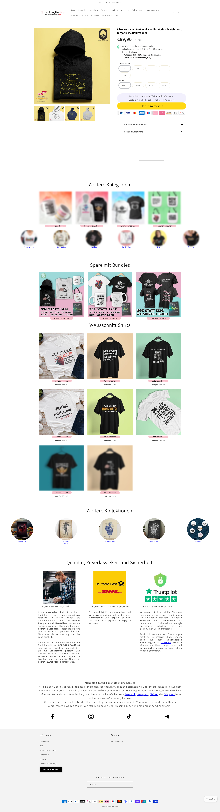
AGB (41, 746)
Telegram (169, 694)
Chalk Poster (110, 541)
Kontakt (43, 759)
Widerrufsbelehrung (48, 750)
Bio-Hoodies (61, 247)
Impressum (44, 741)
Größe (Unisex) (125, 64)
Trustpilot (166, 642)
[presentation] (9, 240)
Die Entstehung (117, 741)
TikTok (154, 694)
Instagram (142, 694)
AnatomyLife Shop (112, 806)
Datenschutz (45, 755)
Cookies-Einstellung (48, 763)
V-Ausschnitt (29, 247)
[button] (103, 10)
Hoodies (94, 247)
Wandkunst (22, 541)
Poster (66, 543)
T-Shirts (191, 247)
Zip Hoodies (126, 247)
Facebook (130, 694)
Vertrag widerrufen (51, 769)
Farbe (121, 81)
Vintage (66, 541)
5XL (158, 247)
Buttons (198, 541)
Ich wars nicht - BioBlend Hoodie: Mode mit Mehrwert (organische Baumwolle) (149, 31)
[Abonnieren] (130, 785)
